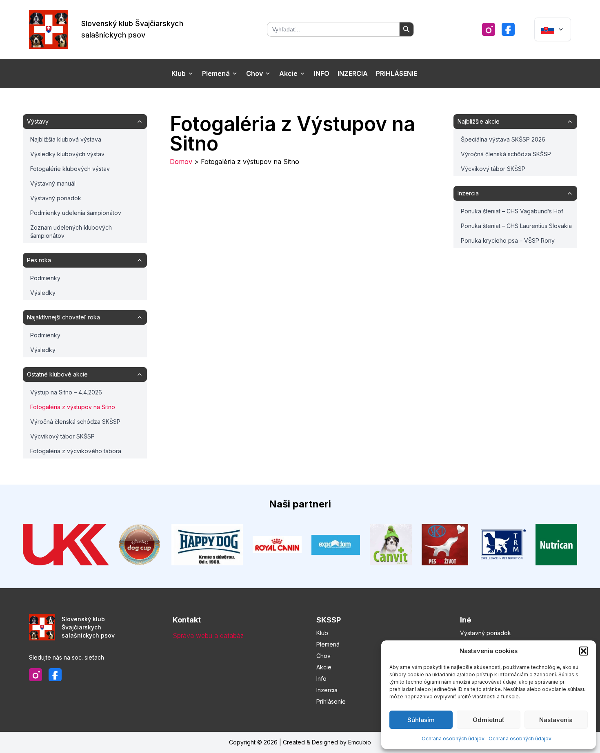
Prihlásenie (396, 73)
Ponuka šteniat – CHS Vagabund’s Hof (512, 211)
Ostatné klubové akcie (57, 374)
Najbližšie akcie (479, 121)
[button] (584, 651)
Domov (181, 161)
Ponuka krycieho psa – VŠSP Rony (508, 240)
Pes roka (39, 260)
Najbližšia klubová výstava (65, 139)
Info (321, 73)
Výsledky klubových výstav (67, 154)
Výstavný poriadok (55, 198)
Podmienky (45, 278)
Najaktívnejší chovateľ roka (63, 317)
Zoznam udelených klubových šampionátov (71, 231)
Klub (178, 73)
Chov (254, 73)
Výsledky (43, 292)
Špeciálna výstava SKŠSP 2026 (503, 139)
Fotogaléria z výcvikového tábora (75, 450)
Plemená (216, 73)
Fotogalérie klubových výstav (70, 168)
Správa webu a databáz (208, 635)
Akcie (288, 73)
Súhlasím (421, 720)
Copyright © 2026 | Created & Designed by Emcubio (300, 742)
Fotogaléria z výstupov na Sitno (72, 406)
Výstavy (38, 121)
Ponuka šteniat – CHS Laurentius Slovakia (516, 225)
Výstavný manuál (53, 183)
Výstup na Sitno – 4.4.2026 (66, 392)
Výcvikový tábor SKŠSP (62, 436)
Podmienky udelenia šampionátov (75, 212)
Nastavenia (556, 720)
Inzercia (353, 73)
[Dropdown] (552, 29)
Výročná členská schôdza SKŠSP (75, 421)
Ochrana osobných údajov (453, 738)
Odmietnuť (488, 720)
